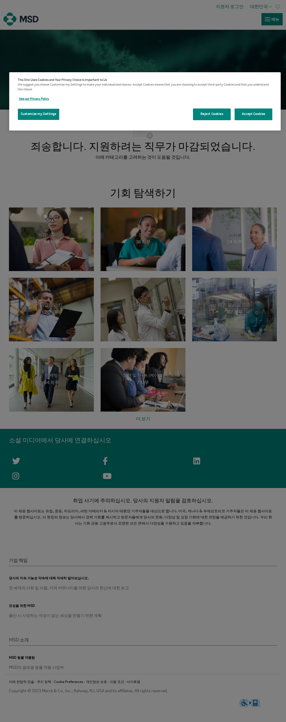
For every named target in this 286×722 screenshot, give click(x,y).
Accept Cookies (253, 114)
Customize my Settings (38, 114)
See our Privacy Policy (34, 99)
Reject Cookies (212, 114)
